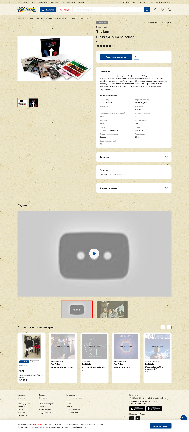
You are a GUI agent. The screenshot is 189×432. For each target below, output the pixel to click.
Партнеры (22, 407)
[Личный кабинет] (155, 9)
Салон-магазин (41, 2)
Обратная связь (72, 413)
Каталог (50, 10)
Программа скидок (26, 2)
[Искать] (147, 9)
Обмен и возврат (46, 404)
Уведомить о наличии (116, 57)
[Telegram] (131, 418)
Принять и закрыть (161, 426)
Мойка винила (45, 410)
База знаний (71, 401)
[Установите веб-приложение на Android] (154, 408)
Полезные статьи (73, 410)
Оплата (62, 2)
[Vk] (138, 418)
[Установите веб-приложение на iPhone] (137, 408)
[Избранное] (162, 9)
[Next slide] (89, 58)
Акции (67, 10)
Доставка (54, 2)
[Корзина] (170, 9)
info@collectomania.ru (157, 398)
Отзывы (21, 410)
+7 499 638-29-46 (127, 2)
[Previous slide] (21, 58)
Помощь (80, 2)
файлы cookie (36, 424)
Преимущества (24, 404)
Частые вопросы (73, 407)
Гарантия (42, 407)
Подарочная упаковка (48, 413)
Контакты (71, 2)
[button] (77, 309)
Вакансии (21, 413)
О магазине (22, 416)
